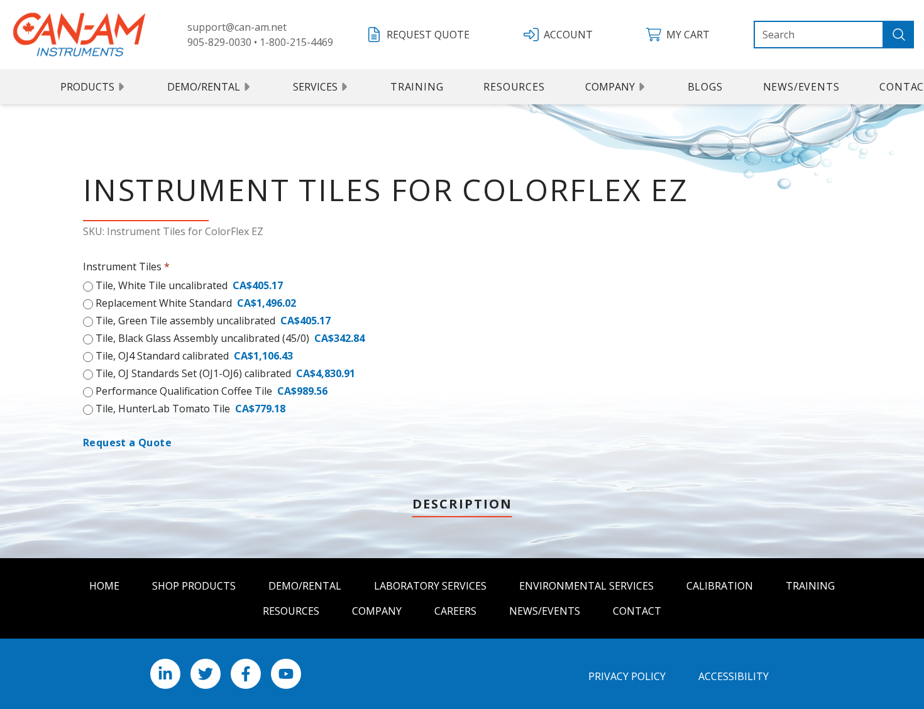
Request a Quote (127, 442)
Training (416, 87)
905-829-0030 (219, 42)
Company (610, 87)
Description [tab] (462, 503)
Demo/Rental (203, 87)
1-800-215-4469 (296, 42)
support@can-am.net (237, 27)
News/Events (801, 87)
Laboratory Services (430, 586)
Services (315, 87)
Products (87, 87)
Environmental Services (586, 586)
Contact (637, 611)
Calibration (719, 586)
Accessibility (733, 676)
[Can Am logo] (79, 34)
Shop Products (194, 586)
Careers (455, 611)
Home (104, 586)
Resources (513, 87)
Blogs (705, 87)
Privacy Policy (627, 676)
